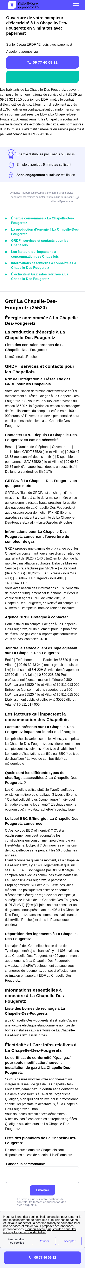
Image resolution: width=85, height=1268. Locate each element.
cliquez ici (31, 1204)
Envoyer (42, 1190)
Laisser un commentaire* (25, 1164)
